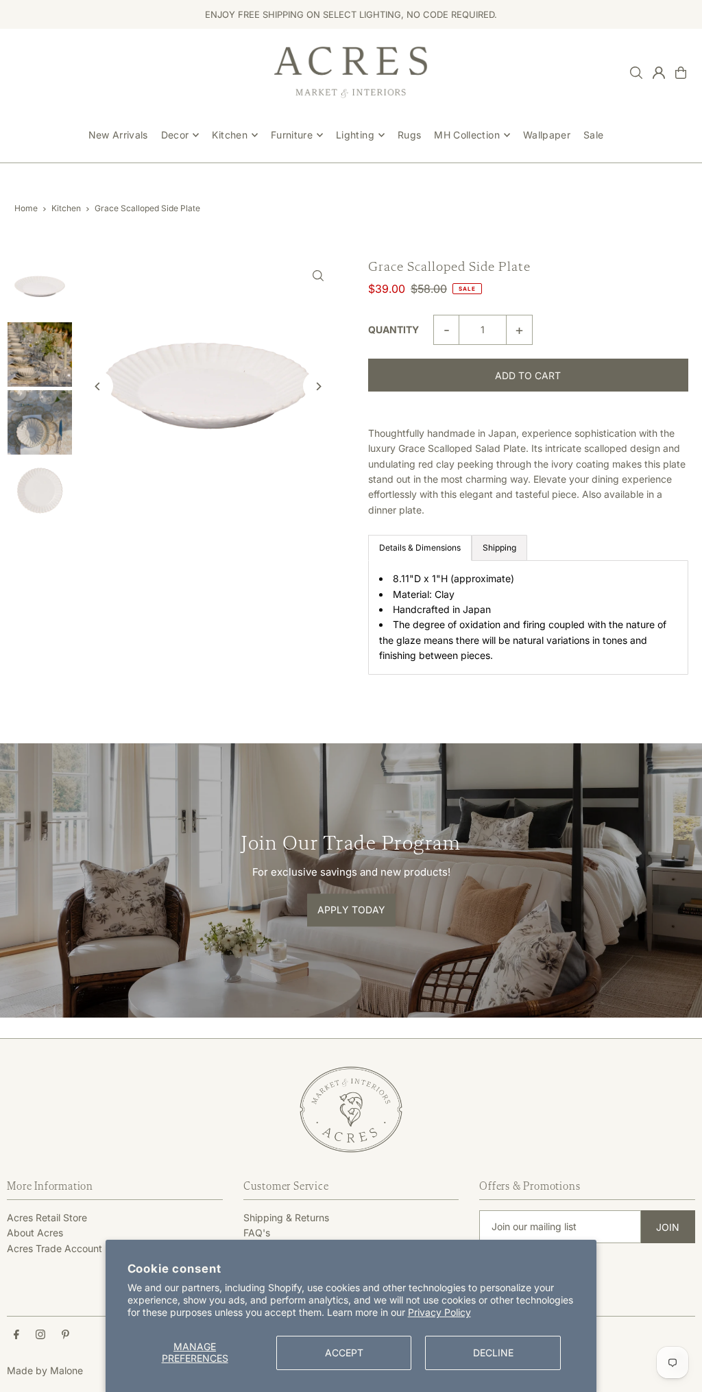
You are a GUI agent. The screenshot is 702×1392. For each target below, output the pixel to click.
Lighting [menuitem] (355, 135)
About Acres (35, 1232)
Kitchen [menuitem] (229, 135)
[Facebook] (16, 1335)
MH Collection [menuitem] (467, 135)
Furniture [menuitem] (292, 135)
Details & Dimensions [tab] (420, 547)
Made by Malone (45, 1370)
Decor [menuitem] (175, 135)
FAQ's (256, 1232)
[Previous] (97, 386)
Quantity (393, 329)
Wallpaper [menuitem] (546, 135)
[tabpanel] (528, 617)
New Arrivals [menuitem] (118, 135)
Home (26, 208)
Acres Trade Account (54, 1248)
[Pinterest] (65, 1335)
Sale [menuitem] (593, 135)
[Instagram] (40, 1335)
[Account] (659, 73)
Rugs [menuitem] (409, 135)
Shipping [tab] (499, 547)
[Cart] (680, 73)
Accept (344, 1352)
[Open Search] (636, 73)
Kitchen (66, 208)
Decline (493, 1352)
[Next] (318, 386)
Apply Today (351, 909)
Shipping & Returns (286, 1217)
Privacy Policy (439, 1312)
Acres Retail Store (47, 1217)
